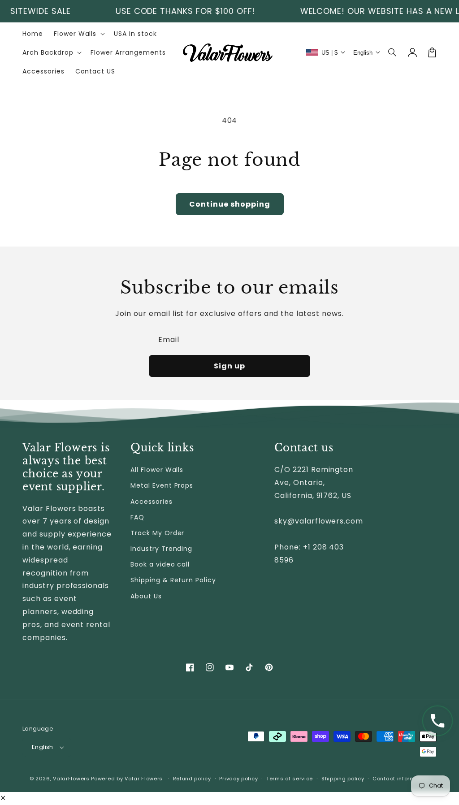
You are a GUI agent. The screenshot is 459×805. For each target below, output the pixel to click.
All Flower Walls (156, 469)
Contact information (400, 778)
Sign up (229, 366)
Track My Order (157, 532)
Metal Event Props (161, 485)
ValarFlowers (71, 778)
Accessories (151, 501)
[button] (393, 52)
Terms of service (289, 778)
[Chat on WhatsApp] (437, 720)
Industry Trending (161, 548)
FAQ (137, 517)
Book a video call (160, 564)
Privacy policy (238, 778)
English (42, 747)
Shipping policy (342, 778)
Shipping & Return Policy (173, 580)
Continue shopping (229, 204)
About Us (146, 596)
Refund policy (192, 778)
